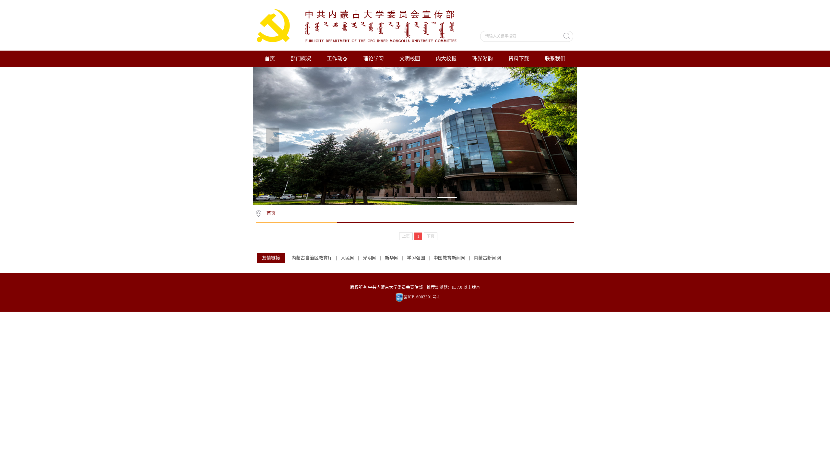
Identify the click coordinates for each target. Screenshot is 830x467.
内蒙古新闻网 (487, 258)
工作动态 (337, 58)
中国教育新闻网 (449, 258)
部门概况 (300, 58)
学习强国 (416, 258)
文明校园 (409, 58)
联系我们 (555, 58)
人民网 (347, 258)
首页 (270, 58)
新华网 (391, 258)
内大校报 (446, 58)
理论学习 (373, 58)
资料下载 (518, 58)
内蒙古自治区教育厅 (311, 258)
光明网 (369, 258)
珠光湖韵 (482, 58)
